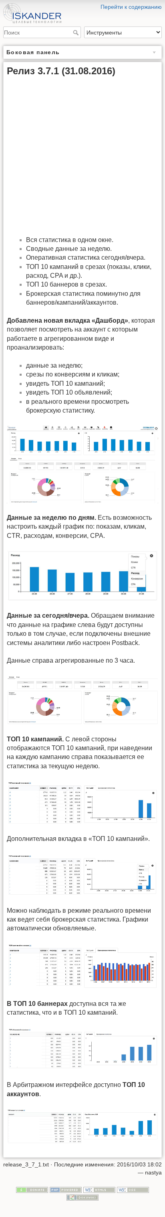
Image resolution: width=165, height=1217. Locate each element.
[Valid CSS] (133, 1189)
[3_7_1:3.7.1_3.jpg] (82, 699)
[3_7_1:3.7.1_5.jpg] (82, 874)
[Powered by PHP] (66, 1189)
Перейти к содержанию (131, 7)
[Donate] (32, 1189)
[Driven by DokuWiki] (82, 1197)
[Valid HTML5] (99, 1189)
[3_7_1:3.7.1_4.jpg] (82, 802)
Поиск (76, 32)
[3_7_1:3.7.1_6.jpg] (82, 966)
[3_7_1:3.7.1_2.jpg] (82, 575)
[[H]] (82, 5)
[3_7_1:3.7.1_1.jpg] (82, 463)
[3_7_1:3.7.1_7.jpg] (82, 1048)
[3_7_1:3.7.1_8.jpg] (82, 1125)
